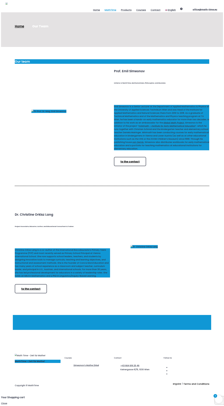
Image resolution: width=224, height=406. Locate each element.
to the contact (130, 161)
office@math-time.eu (205, 9)
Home (19, 26)
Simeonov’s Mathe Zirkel (86, 365)
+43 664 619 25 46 (129, 365)
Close (4, 403)
